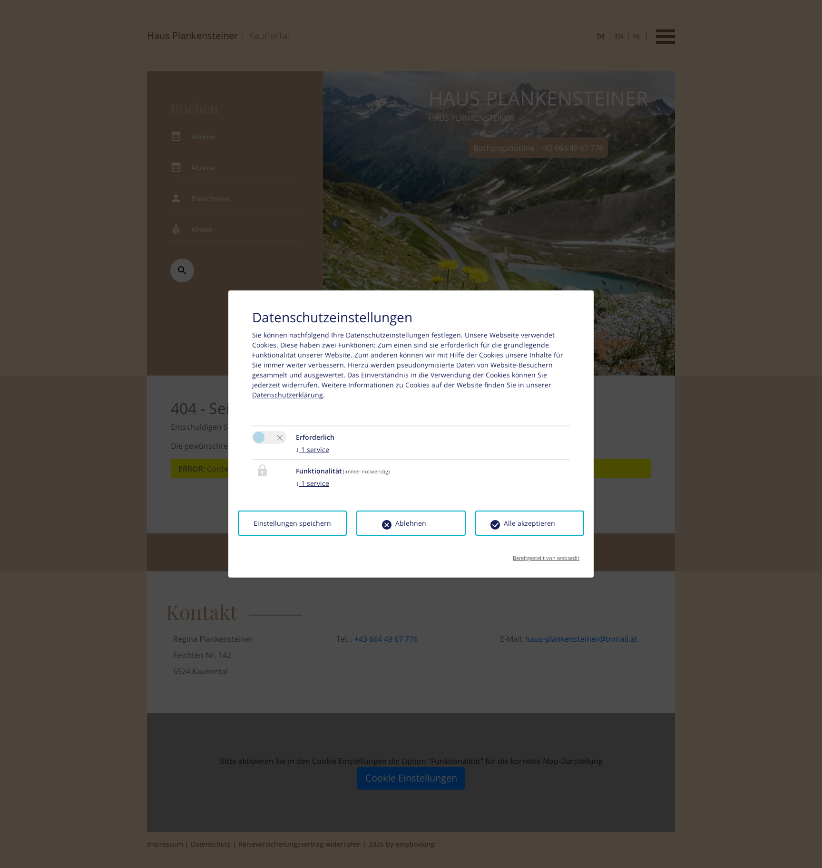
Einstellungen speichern (292, 523)
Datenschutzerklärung (287, 394)
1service (312, 449)
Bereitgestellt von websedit (546, 555)
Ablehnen (410, 523)
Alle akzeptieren (529, 523)
